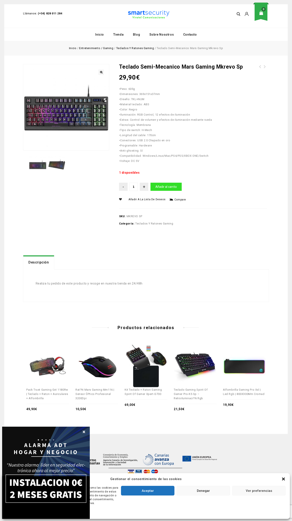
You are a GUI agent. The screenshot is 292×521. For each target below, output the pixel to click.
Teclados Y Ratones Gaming (135, 48)
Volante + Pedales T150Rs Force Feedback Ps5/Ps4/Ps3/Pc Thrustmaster (265, 72)
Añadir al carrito (166, 186)
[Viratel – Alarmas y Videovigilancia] (148, 14)
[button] (283, 479)
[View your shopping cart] (262, 16)
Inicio (99, 34)
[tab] (38, 262)
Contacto (190, 34)
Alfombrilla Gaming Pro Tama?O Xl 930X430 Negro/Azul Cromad (260, 72)
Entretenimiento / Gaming (96, 48)
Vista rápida (43, 358)
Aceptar (148, 491)
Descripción (38, 262)
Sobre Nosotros (161, 34)
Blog (136, 34)
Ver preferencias (259, 491)
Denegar (203, 491)
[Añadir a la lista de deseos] (52, 358)
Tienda (118, 34)
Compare (180, 199)
